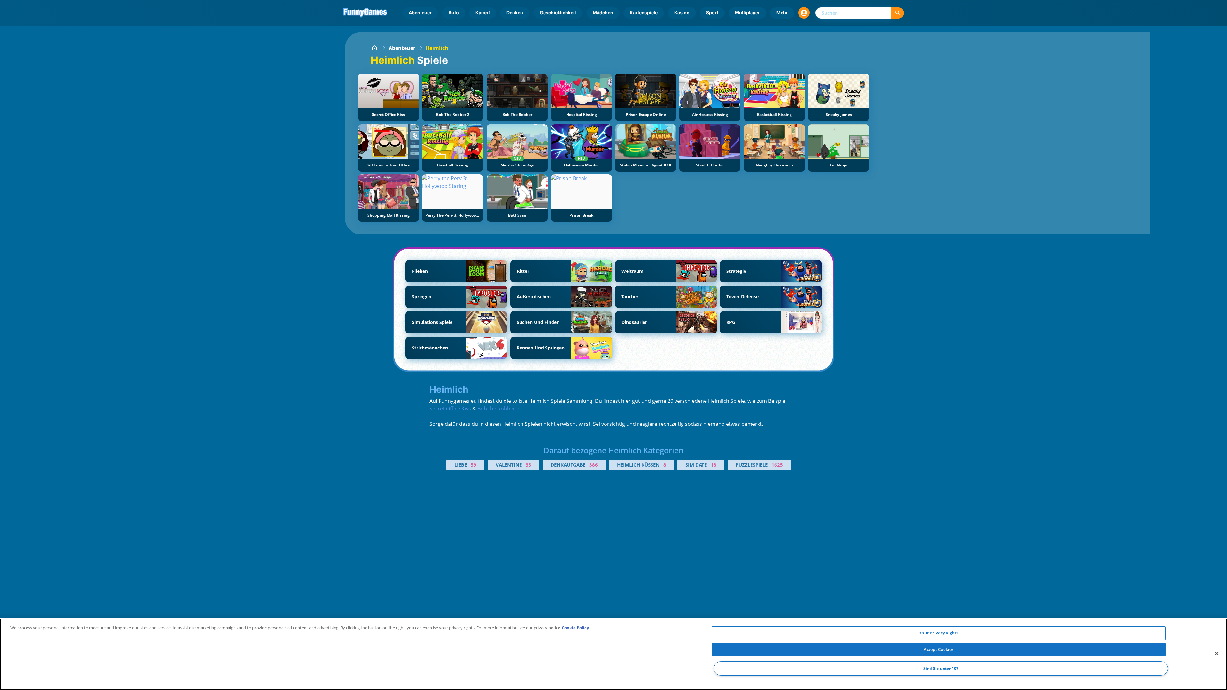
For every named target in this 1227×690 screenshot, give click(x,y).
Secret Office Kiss (450, 408)
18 (713, 465)
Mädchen (603, 12)
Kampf (482, 12)
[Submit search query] (897, 13)
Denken (514, 12)
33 (528, 465)
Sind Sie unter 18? (940, 668)
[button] (804, 13)
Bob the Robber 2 (498, 408)
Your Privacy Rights (938, 633)
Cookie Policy (575, 628)
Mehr (782, 12)
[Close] (1217, 654)
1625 (777, 465)
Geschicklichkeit (558, 12)
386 (593, 465)
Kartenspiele (644, 12)
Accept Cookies (939, 649)
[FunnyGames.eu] (374, 48)
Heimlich (437, 47)
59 (473, 465)
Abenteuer (420, 12)
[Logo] (365, 13)
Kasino (682, 12)
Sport (712, 12)
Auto (453, 12)
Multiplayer (747, 12)
